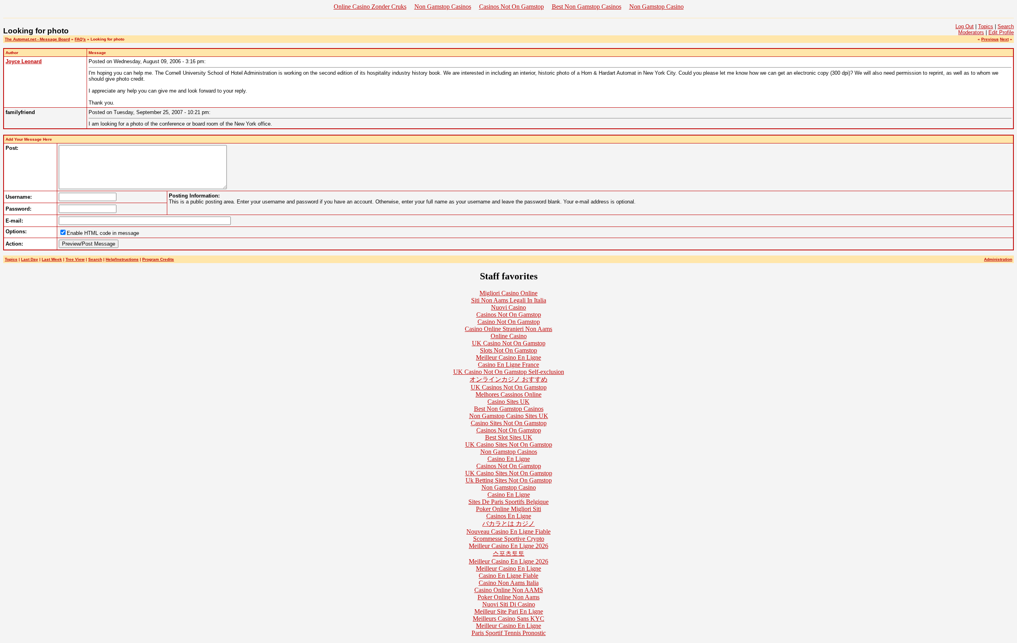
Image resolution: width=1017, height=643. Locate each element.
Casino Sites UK (508, 401)
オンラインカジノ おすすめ (508, 379)
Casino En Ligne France (508, 364)
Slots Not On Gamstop (508, 350)
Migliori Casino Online (508, 293)
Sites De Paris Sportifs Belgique (508, 501)
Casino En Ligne (508, 458)
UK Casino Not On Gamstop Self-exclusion (508, 371)
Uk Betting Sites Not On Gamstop (509, 480)
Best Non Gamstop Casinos (586, 6)
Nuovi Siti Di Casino (508, 604)
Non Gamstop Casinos (442, 6)
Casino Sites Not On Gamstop (509, 423)
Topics (985, 26)
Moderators (971, 32)
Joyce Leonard (24, 61)
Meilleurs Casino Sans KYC (508, 618)
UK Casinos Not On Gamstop (509, 387)
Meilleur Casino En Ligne (508, 357)
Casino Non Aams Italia (509, 582)
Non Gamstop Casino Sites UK (508, 416)
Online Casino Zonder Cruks (370, 6)
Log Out (964, 26)
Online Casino (509, 336)
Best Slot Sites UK (508, 437)
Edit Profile (1001, 32)
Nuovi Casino (508, 307)
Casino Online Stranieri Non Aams (508, 328)
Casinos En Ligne (508, 516)
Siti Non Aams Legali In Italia (508, 300)
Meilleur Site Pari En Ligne (508, 611)
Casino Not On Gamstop (509, 321)
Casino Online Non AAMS (508, 590)
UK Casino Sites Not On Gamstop (508, 444)
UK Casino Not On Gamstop (508, 343)
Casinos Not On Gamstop (511, 6)
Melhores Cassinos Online (508, 394)
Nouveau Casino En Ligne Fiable (508, 531)
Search (1006, 26)
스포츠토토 (508, 553)
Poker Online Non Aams (508, 597)
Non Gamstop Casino (656, 6)
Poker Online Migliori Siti (508, 508)
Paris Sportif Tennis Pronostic (509, 632)
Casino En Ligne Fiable (508, 575)
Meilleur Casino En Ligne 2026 (508, 545)
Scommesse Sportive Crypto (508, 538)
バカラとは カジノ (508, 523)
